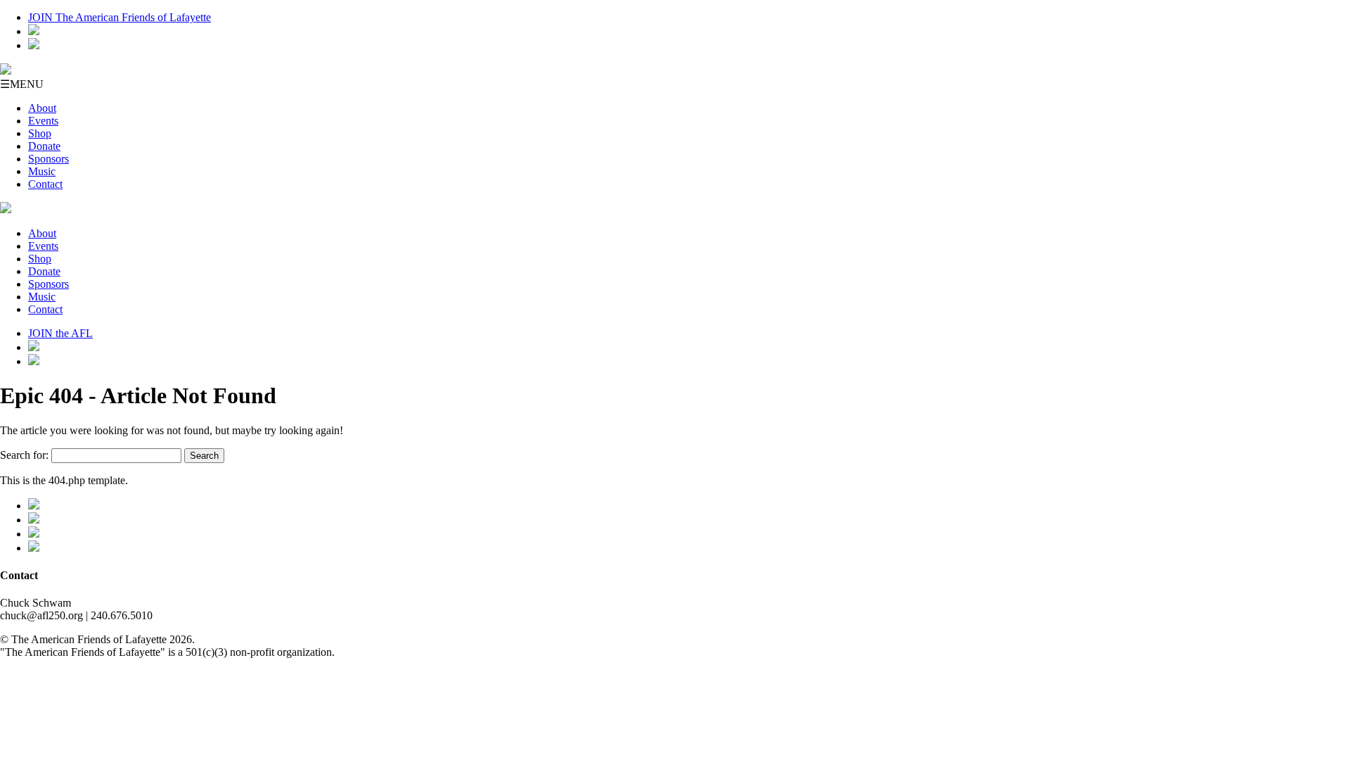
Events (43, 121)
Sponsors (48, 159)
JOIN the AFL (60, 333)
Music (42, 171)
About (42, 108)
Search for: (24, 455)
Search (204, 455)
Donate (44, 146)
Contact (45, 184)
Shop (39, 133)
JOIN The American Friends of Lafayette (119, 17)
